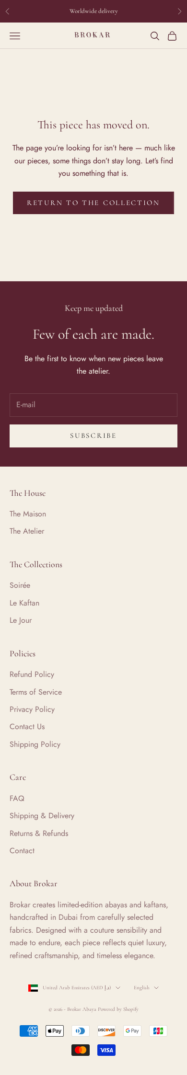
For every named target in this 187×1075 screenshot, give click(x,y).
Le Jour (21, 620)
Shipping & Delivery (42, 815)
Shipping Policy (35, 744)
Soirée (20, 585)
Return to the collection (93, 202)
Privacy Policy (32, 709)
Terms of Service (36, 692)
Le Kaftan (24, 602)
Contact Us (27, 726)
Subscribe (93, 435)
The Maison (28, 513)
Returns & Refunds (39, 833)
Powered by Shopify (118, 1009)
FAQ (17, 798)
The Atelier (27, 531)
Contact (22, 850)
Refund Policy (32, 674)
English (141, 987)
